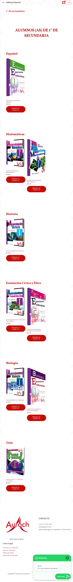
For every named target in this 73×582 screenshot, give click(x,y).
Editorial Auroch (13, 2)
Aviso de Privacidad (9, 550)
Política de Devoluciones (10, 555)
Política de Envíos (8, 553)
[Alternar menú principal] (69, 3)
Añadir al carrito (16, 109)
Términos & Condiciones (10, 548)
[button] (67, 558)
